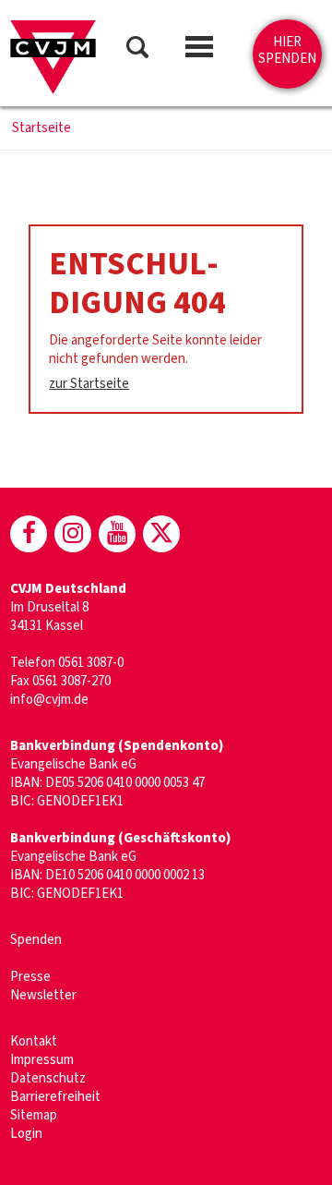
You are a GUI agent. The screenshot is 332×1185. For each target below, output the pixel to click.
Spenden (36, 939)
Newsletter (43, 995)
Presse (30, 976)
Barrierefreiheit (55, 1096)
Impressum (42, 1060)
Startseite (41, 128)
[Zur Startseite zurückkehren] (53, 57)
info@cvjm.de (49, 699)
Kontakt (33, 1041)
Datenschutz (48, 1078)
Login (26, 1133)
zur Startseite (89, 383)
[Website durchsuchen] (137, 50)
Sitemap (33, 1115)
